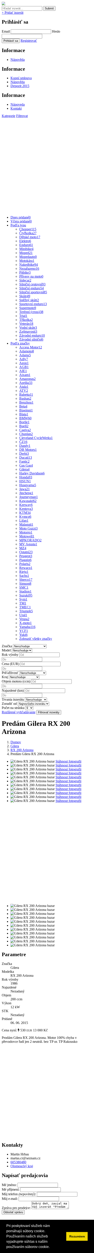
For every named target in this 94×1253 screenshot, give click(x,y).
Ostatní (26, 552)
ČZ (23, 442)
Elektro (25, 241)
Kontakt (16, 108)
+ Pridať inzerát (12, 12)
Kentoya (26, 509)
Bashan (25, 398)
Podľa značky (20, 343)
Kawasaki (28, 501)
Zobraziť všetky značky (35, 638)
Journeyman (28, 497)
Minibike (26, 249)
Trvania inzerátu (13, 699)
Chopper (27, 229)
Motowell (26, 536)
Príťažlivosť (10, 673)
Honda (25, 477)
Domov (15, 742)
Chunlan (26, 434)
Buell (23, 426)
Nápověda (17, 59)
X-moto (25, 623)
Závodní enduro (32, 335)
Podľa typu (18, 225)
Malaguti (26, 524)
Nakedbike (28, 264)
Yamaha (27, 627)
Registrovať (29, 40)
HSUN (25, 481)
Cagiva (25, 430)
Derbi (24, 453)
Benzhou (26, 402)
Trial (23, 316)
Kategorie (8, 116)
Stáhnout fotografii (68, 761)
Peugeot (25, 556)
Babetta (26, 394)
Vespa (24, 619)
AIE (23, 371)
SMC (23, 587)
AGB (24, 367)
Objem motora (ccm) (16, 681)
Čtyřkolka (28, 233)
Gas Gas (26, 465)
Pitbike (25, 272)
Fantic (24, 461)
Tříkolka (26, 320)
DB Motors (28, 450)
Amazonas (27, 379)
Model (6, 650)
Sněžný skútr (29, 300)
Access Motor (30, 347)
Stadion (25, 591)
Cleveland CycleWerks (36, 438)
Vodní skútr (28, 327)
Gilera (24, 469)
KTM (25, 512)
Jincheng (26, 493)
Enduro (26, 245)
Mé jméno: (9, 1185)
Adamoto (26, 351)
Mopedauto (28, 257)
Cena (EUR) (10, 664)
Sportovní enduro (33, 304)
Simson (25, 583)
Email (6, 31)
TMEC (25, 607)
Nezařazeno (29, 268)
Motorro (25, 532)
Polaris (24, 564)
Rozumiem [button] (77, 1236)
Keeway (26, 505)
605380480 (18, 1162)
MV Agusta (28, 544)
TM (22, 603)
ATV (23, 390)
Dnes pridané (20, 217)
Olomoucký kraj (21, 1166)
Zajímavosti (28, 331)
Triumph (26, 611)
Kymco (25, 516)
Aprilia (25, 383)
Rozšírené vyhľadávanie (18, 712)
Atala (23, 386)
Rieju (23, 572)
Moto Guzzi (28, 528)
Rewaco (25, 568)
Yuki (23, 635)
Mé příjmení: (11, 1189)
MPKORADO (30, 540)
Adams (25, 355)
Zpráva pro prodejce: (16, 1208)
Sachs (24, 576)
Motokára (26, 260)
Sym (23, 599)
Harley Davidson (32, 473)
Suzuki (25, 595)
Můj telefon (19, 1194)
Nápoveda (17, 104)
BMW (25, 418)
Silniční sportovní (33, 292)
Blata (23, 414)
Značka (7, 646)
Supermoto (27, 308)
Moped (26, 253)
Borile (24, 422)
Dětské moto (29, 237)
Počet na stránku (13, 708)
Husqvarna (27, 485)
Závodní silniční (31, 339)
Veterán (26, 324)
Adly (23, 359)
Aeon (24, 363)
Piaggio (25, 560)
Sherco (25, 579)
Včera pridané (21, 221)
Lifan (23, 520)
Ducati (25, 457)
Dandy (24, 446)
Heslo (56, 31)
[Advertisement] (47, 165)
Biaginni (26, 410)
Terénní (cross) (31, 312)
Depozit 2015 (19, 86)
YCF (23, 631)
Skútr (24, 296)
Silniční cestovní (32, 284)
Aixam (24, 375)
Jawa (24, 489)
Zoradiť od (9, 703)
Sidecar (25, 280)
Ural (23, 615)
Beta (23, 406)
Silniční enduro (31, 288)
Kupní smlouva (21, 78)
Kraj (5, 677)
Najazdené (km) (13, 690)
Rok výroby (10, 654)
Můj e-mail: (10, 1198)
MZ (22, 548)
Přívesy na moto (31, 276)
